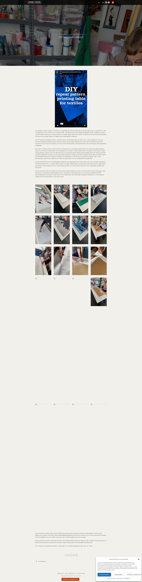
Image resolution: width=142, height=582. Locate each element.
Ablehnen (118, 574)
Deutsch (99, 2)
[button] (139, 559)
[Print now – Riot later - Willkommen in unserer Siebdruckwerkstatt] (34, 2)
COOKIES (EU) (81, 573)
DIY (57, 34)
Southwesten (42, 561)
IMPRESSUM (127, 578)
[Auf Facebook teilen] (66, 555)
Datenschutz (119, 578)
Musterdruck (81, 34)
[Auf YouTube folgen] (108, 2)
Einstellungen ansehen (133, 574)
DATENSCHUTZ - (72, 573)
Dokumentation (64, 34)
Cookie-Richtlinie (111, 578)
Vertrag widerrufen (70, 579)
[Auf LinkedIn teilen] (76, 555)
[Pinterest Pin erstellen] (73, 555)
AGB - (66, 573)
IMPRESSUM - (61, 573)
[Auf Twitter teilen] (68, 555)
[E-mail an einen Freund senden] (71, 555)
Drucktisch (73, 34)
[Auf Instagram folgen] (106, 2)
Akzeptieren (104, 574)
